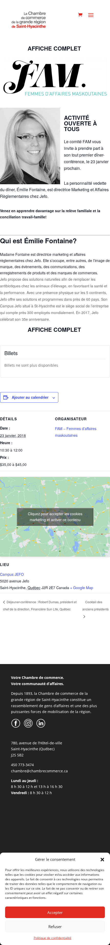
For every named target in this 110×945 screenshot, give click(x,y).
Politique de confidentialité (52, 938)
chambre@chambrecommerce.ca (39, 770)
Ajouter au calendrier (30, 397)
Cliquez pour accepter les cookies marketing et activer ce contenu (55, 516)
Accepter (55, 912)
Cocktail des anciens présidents (95, 605)
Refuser (55, 926)
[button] (102, 859)
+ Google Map (81, 587)
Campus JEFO (12, 574)
